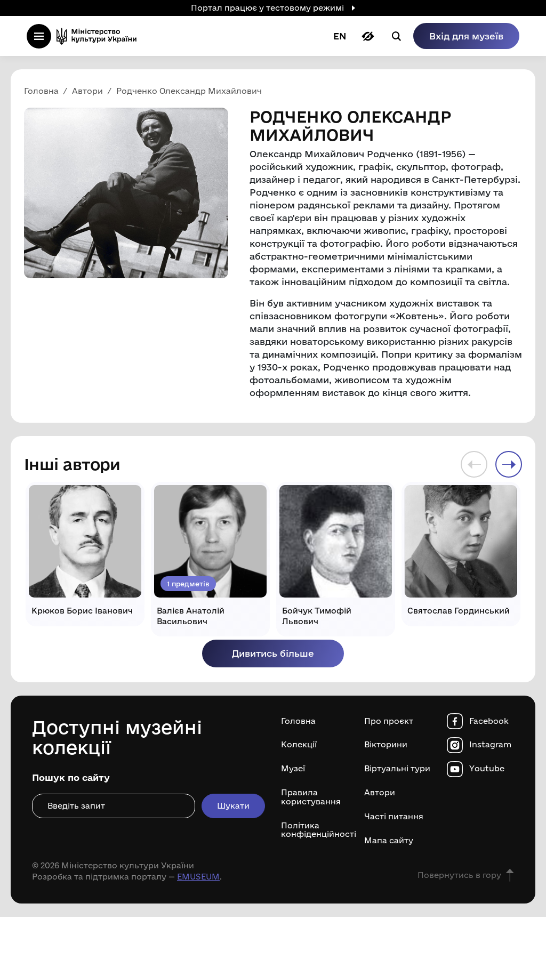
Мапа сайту (388, 840)
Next (508, 464)
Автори (379, 792)
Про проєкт (388, 721)
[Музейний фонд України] (100, 36)
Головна (298, 721)
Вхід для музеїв (466, 36)
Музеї (293, 768)
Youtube (486, 768)
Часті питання (393, 816)
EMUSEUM (198, 876)
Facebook (489, 721)
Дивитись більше (273, 653)
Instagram (490, 744)
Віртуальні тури (397, 768)
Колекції (299, 744)
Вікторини (385, 744)
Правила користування (311, 797)
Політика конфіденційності (314, 830)
